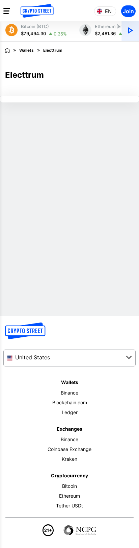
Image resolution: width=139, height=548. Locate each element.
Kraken (69, 459)
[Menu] (6, 11)
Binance (69, 393)
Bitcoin (69, 486)
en (108, 11)
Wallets (69, 382)
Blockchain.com (69, 402)
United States (32, 357)
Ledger (70, 412)
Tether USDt (69, 505)
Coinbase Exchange (69, 449)
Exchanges (69, 429)
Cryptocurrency (69, 475)
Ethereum (69, 496)
